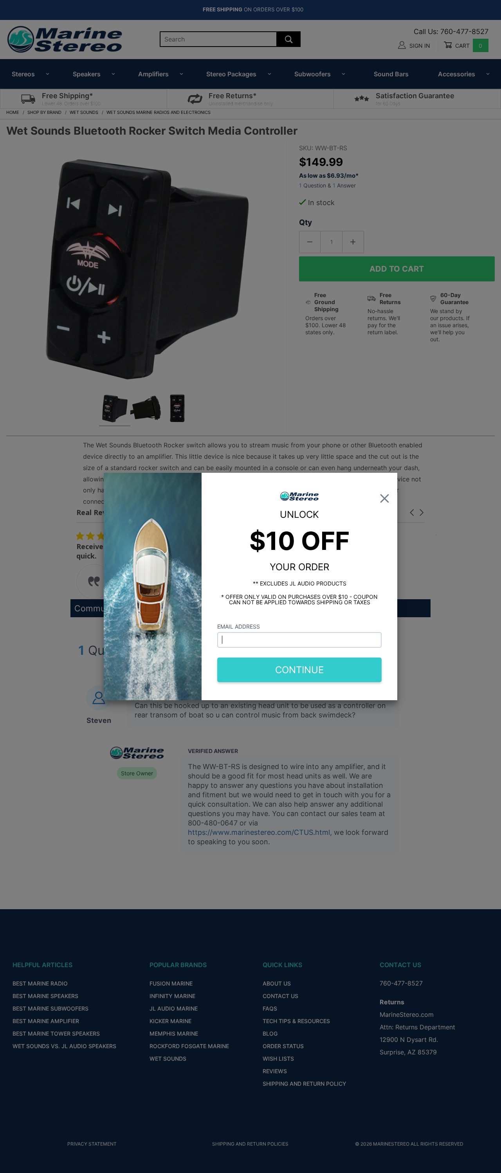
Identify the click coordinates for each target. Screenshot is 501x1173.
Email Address (238, 626)
